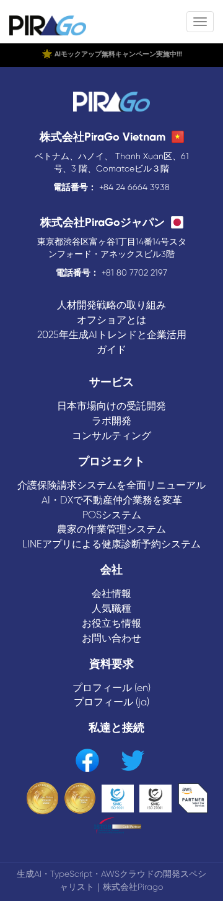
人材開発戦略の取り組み (111, 305)
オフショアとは (111, 320)
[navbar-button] (200, 21)
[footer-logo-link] (111, 103)
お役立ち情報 (111, 624)
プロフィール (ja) (111, 702)
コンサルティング (111, 436)
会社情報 (111, 594)
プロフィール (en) (111, 688)
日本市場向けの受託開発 (111, 406)
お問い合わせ (111, 638)
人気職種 (111, 609)
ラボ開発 (111, 421)
